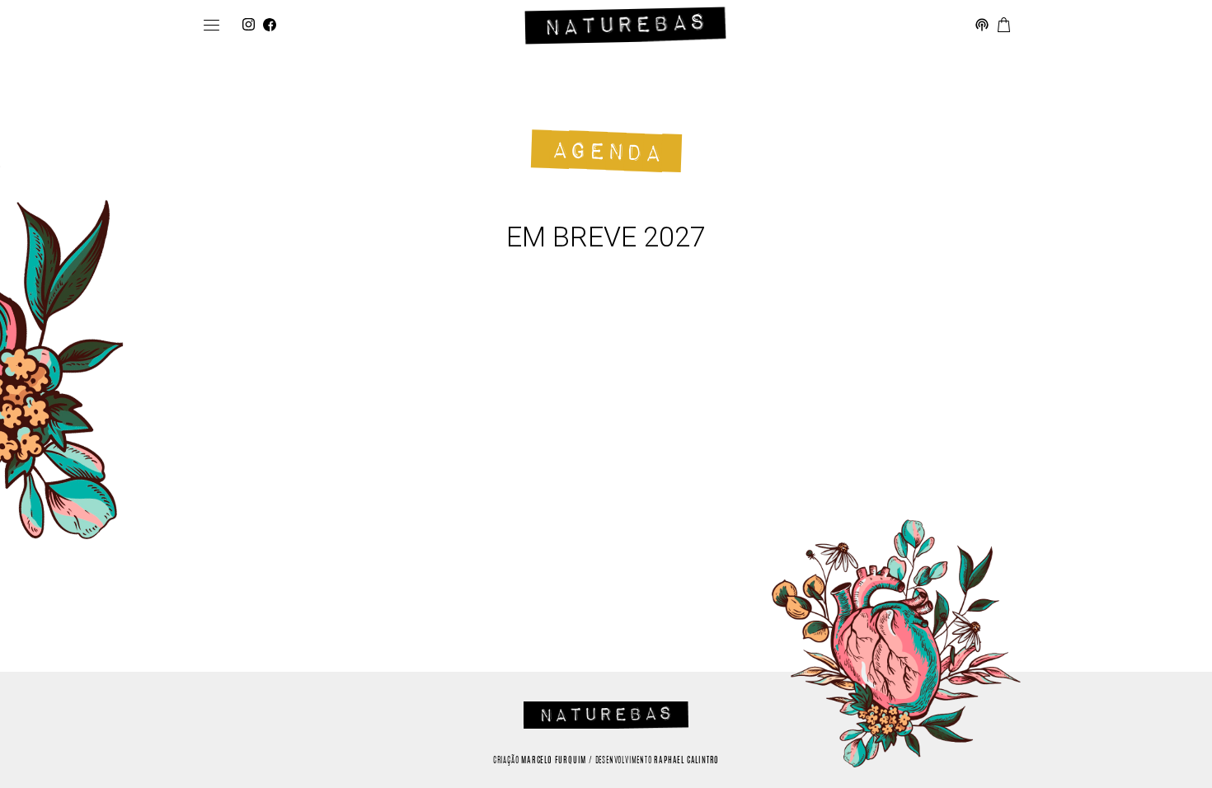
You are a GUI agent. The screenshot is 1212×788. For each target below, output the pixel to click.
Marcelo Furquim (553, 761)
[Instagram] (248, 25)
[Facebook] (269, 25)
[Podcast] (982, 25)
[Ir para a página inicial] (625, 25)
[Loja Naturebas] (1004, 25)
